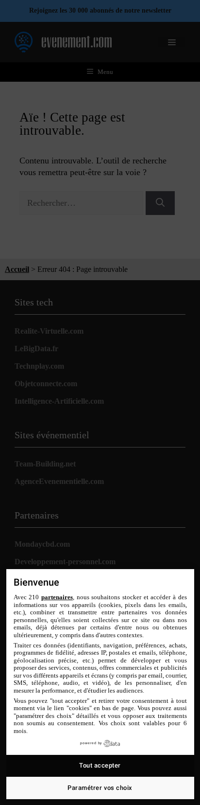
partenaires (57, 597)
